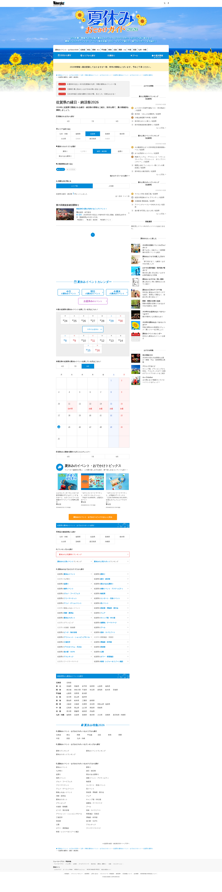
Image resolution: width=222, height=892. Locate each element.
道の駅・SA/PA (91, 821)
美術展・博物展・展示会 (95, 792)
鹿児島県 (92, 139)
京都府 (76, 704)
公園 (57, 824)
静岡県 (92, 700)
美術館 (58, 821)
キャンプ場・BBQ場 (93, 799)
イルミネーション (117, 864)
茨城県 (115, 690)
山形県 (99, 686)
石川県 (68, 697)
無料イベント (61, 778)
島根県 (99, 708)
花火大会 (93, 864)
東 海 (58, 700)
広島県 (68, 708)
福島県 (107, 686)
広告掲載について (127, 873)
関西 (120, 50)
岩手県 (84, 686)
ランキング (69, 561)
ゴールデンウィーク (84, 864)
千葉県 (84, 690)
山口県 (84, 708)
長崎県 (107, 134)
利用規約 (67, 873)
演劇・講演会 (61, 796)
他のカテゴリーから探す (119, 176)
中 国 (58, 708)
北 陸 (58, 697)
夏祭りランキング (62, 751)
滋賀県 (107, 704)
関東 (94, 50)
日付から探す (65, 55)
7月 (92, 121)
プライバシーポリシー (77, 873)
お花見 (75, 864)
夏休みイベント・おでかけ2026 (66, 50)
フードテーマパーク (93, 828)
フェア (88, 796)
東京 (98, 50)
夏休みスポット (61, 799)
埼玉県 (92, 690)
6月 (68, 121)
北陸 (115, 50)
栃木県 (107, 690)
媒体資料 (118, 873)
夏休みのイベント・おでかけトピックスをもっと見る (92, 517)
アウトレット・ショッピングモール (69, 814)
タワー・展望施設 (62, 828)
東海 (110, 50)
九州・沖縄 (142, 50)
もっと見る (160, 128)
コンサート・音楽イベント (96, 785)
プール (135, 55)
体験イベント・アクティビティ (97, 778)
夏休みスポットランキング (66, 754)
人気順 (111, 186)
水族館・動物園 (61, 806)
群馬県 (99, 690)
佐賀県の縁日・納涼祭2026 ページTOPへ (116, 843)
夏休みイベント (61, 767)
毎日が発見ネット (106, 869)
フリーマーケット (62, 785)
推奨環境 (87, 873)
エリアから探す (88, 55)
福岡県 (78, 134)
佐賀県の (66, 574)
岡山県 (76, 708)
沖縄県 (107, 541)
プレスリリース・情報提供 (107, 873)
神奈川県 (77, 690)
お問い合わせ (94, 873)
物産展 (88, 781)
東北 (88, 50)
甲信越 (104, 50)
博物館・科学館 (91, 817)
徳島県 (84, 711)
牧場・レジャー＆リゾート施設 (67, 832)
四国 (134, 50)
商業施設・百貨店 (92, 814)
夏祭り (112, 55)
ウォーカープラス (58, 864)
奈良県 (92, 704)
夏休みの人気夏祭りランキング (70, 554)
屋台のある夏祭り (65, 156)
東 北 (58, 686)
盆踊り (120, 151)
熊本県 (122, 134)
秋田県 (92, 686)
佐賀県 (92, 537)
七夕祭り (59, 771)
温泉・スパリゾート (93, 810)
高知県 (92, 711)
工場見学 (59, 817)
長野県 (76, 693)
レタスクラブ (57, 869)
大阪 (124, 50)
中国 (129, 50)
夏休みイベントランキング (96, 751)
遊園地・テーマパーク (94, 803)
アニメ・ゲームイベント (65, 789)
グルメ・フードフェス (64, 781)
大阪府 (68, 704)
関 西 (58, 704)
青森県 (76, 686)
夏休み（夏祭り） (102, 864)
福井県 (84, 697)
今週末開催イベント (158, 56)
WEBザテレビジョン (79, 869)
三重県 (84, 700)
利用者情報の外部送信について (148, 873)
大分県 (63, 139)
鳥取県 (92, 708)
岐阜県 (76, 700)
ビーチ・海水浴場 (62, 810)
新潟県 (84, 693)
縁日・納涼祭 (91, 771)
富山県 (76, 697)
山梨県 (68, 693)
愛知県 (68, 700)
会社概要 (136, 873)
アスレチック (91, 824)
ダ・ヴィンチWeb (67, 869)
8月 (117, 121)
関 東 (58, 690)
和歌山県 (100, 704)
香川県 (68, 711)
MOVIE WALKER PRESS (93, 869)
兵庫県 (84, 704)
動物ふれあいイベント (64, 792)
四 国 (58, 711)
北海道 (82, 50)
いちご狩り (68, 864)
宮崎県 (78, 541)
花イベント (90, 789)
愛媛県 (76, 711)
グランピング (61, 803)
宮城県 (68, 686)
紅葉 (110, 864)
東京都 (68, 690)
